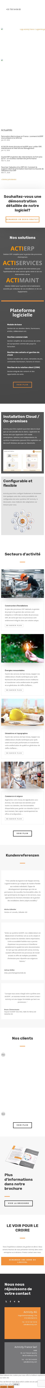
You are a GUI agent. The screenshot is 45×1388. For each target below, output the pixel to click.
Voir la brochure (18, 1203)
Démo (39, 17)
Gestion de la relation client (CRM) (23, 367)
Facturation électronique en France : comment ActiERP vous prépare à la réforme (22, 137)
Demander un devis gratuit (22, 219)
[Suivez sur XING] (14, 1301)
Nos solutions (10, 123)
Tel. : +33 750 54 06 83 (29, 1359)
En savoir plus (14, 625)
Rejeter (10, 1387)
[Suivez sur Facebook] (10, 1301)
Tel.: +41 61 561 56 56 (29, 1322)
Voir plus (22, 385)
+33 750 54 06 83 (13, 9)
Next (3, 1114)
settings (16, 1384)
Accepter (3, 1387)
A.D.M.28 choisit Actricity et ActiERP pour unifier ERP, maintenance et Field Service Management (21, 147)
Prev (3, 1055)
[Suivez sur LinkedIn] (18, 1301)
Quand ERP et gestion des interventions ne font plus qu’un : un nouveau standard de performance (21, 158)
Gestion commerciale (17, 337)
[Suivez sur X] (6, 1301)
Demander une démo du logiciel (22, 1261)
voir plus (22, 833)
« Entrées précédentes (8, 179)
